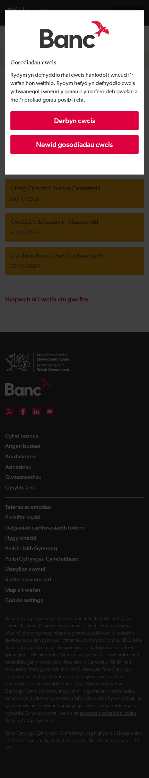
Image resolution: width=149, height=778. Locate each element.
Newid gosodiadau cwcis (74, 144)
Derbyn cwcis (74, 120)
